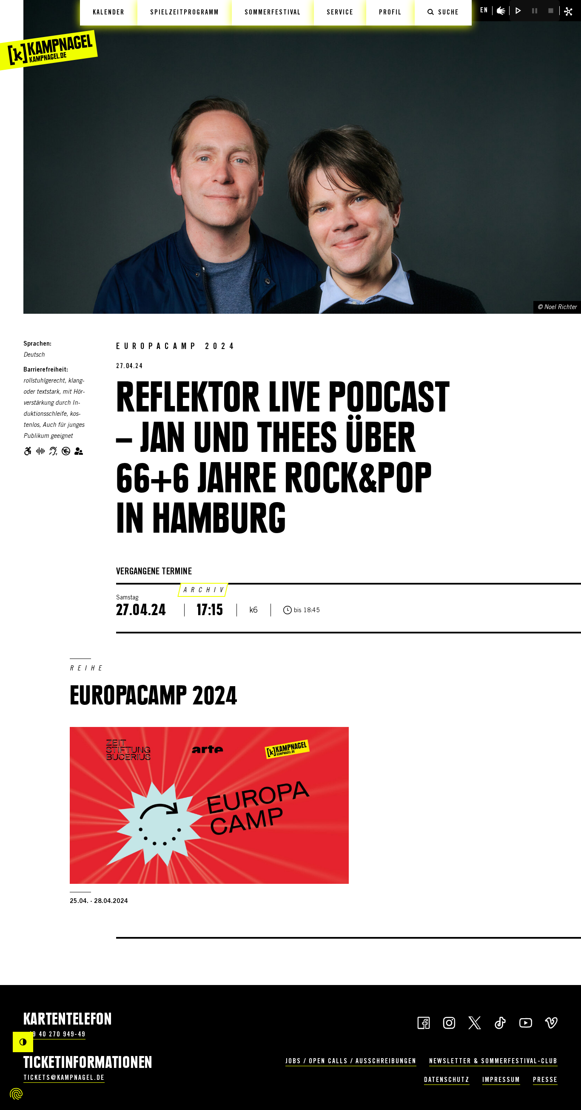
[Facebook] (423, 1022)
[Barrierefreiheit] (501, 10)
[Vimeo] (551, 1022)
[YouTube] (525, 1022)
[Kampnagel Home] (49, 35)
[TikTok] (500, 1022)
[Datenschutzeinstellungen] (16, 1094)
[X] (474, 1022)
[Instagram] (449, 1022)
